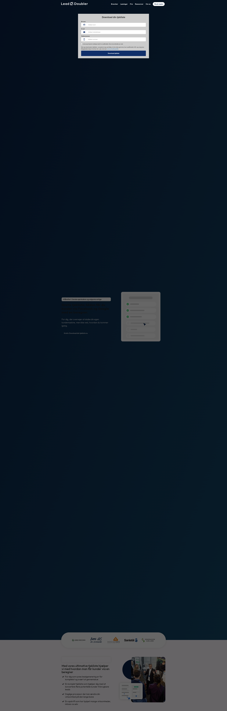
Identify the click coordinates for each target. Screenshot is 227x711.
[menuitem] (114, 4)
